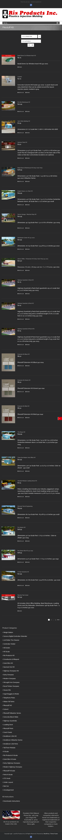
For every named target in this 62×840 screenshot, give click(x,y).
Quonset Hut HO (9, 667)
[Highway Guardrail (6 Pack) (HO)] (8, 331)
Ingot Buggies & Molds (11, 694)
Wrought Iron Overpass (11, 682)
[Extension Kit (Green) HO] (8, 388)
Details (20, 67)
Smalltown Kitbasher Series (12, 740)
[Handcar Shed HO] (8, 146)
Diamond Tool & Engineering (25, 506)
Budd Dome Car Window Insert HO (27, 55)
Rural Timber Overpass (11, 686)
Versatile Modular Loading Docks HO (27, 480)
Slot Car (6, 786)
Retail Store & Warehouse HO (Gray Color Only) (30, 167)
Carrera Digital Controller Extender (15, 636)
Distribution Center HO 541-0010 (26, 237)
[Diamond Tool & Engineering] (8, 510)
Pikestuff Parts (8, 728)
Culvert (5, 709)
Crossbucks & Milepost (11, 659)
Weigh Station (8, 632)
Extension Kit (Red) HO (23, 406)
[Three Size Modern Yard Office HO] (8, 461)
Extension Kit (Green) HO (24, 380)
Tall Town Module (9, 747)
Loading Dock (8, 724)
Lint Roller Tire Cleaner (11, 640)
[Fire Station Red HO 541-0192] (8, 555)
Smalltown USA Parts (10, 744)
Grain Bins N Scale (9, 759)
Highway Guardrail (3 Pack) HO (26, 303)
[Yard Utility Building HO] (8, 126)
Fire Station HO (22, 527)
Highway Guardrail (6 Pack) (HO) (26, 328)
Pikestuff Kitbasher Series (12, 713)
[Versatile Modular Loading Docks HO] (8, 484)
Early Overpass (8, 674)
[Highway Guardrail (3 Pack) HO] (8, 306)
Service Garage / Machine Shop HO (27, 214)
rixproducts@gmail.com (36, 1)
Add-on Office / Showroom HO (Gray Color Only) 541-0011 (33, 258)
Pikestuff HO (7, 705)
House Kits (7, 690)
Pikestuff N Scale (9, 771)
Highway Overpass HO (11, 671)
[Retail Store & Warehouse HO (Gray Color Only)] (8, 171)
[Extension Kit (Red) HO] (8, 414)
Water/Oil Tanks (8, 701)
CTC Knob (6, 778)
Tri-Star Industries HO (23, 571)
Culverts (20, 76)
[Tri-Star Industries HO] (8, 576)
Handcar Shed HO (22, 142)
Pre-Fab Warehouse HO (24, 102)
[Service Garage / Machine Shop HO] (8, 218)
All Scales (6, 648)
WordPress (46, 833)
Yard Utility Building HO (24, 121)
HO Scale (6, 651)
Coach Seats (7, 732)
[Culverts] (8, 81)
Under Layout (8, 782)
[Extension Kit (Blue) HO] (8, 362)
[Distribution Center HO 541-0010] (8, 241)
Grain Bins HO (8, 663)
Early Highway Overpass (11, 763)
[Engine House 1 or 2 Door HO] (8, 195)
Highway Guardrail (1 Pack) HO (26, 280)
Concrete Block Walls (10, 717)
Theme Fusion (54, 833)
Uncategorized (8, 790)
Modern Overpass (9, 678)
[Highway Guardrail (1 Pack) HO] (8, 282)
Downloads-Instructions (11, 801)
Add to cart (21, 92)
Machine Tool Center (23, 595)
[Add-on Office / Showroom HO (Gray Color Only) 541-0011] (8, 262)
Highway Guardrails (10, 721)
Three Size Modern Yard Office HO (27, 457)
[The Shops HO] (8, 435)
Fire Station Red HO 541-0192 (25, 550)
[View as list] (32, 45)
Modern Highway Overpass (12, 767)
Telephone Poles (9, 698)
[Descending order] (39, 36)
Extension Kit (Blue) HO (24, 354)
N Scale (6, 751)
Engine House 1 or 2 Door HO (25, 191)
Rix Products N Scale (10, 755)
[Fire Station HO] (8, 531)
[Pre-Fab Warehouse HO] (8, 105)
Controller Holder (9, 644)
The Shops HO (21, 432)
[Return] (60, 418)
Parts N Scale (8, 774)
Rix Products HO (8, 655)
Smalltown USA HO (10, 736)
